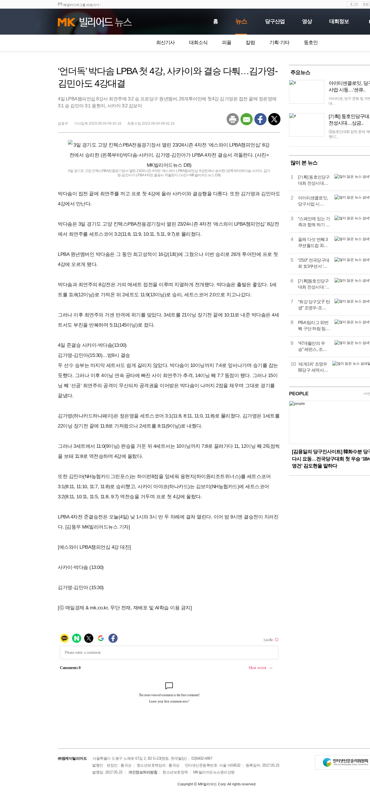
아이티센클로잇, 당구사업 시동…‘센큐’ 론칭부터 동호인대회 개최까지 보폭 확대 (313, 201)
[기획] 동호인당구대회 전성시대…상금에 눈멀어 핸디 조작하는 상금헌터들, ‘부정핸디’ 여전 (314, 180)
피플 (226, 42)
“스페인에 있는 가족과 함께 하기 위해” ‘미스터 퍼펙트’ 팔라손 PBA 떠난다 (314, 222)
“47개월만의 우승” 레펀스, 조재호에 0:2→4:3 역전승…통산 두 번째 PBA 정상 (313, 346)
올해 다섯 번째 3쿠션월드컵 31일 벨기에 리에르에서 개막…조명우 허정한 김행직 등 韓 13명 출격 (313, 242)
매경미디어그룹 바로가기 (81, 5)
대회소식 (198, 42)
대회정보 (339, 21)
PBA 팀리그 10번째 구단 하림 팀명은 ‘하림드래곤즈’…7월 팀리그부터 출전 (314, 326)
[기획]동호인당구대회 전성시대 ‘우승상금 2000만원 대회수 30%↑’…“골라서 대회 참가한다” (314, 284)
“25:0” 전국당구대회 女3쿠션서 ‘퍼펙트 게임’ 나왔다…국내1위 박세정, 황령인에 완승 (314, 263)
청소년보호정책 (175, 772)
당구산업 (275, 21)
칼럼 (250, 42)
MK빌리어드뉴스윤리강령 (214, 772)
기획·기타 (279, 42)
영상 (307, 21)
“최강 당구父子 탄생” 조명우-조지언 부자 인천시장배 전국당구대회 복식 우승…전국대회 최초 (314, 305)
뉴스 (241, 21)
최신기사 (165, 42)
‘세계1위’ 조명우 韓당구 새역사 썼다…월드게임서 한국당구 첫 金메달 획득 (312, 367)
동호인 (311, 42)
